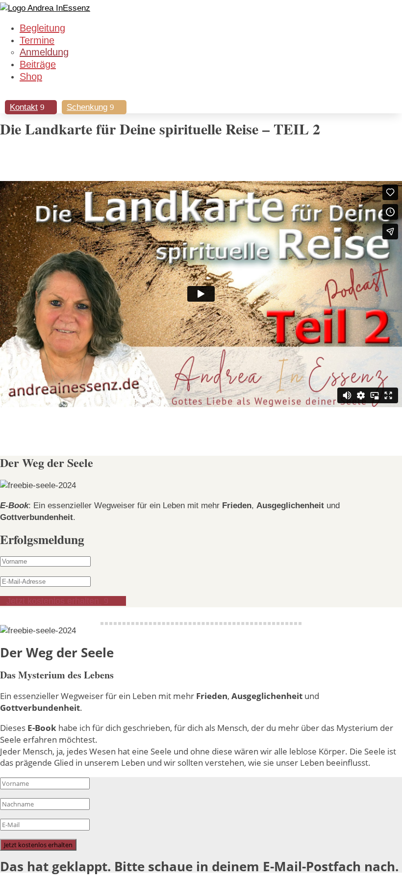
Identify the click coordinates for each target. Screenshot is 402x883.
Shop (31, 76)
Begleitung (42, 28)
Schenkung (87, 107)
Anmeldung (44, 52)
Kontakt (24, 107)
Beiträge (38, 64)
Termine (37, 40)
